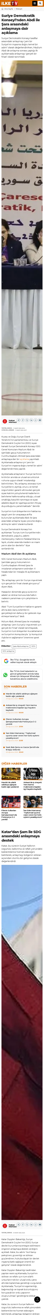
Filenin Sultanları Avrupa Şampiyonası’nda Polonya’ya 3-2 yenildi (21, 722)
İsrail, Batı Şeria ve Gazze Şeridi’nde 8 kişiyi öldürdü (22, 749)
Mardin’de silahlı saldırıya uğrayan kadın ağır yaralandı (22, 696)
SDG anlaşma (8, 651)
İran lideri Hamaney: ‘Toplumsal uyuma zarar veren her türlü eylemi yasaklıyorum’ (22, 736)
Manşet (19, 9)
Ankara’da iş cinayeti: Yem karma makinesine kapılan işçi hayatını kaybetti (21, 709)
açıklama (24, 459)
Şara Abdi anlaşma (20, 646)
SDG (33, 646)
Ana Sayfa (8, 9)
